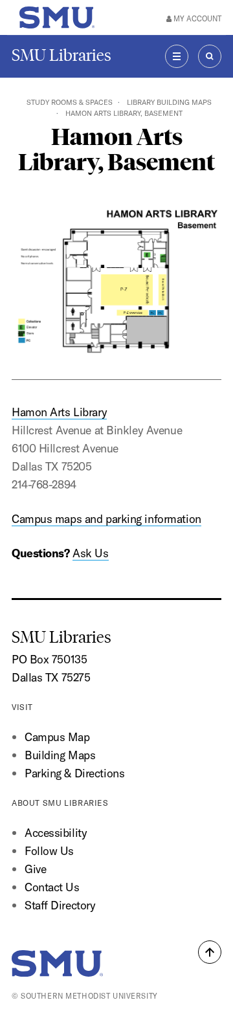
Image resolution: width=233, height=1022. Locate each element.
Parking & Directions (74, 773)
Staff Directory (60, 905)
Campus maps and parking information (106, 518)
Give (35, 868)
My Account (196, 18)
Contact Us (52, 887)
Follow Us (49, 850)
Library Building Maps (169, 102)
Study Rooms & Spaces (70, 102)
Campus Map (57, 736)
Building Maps (60, 755)
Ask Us (90, 553)
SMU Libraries (61, 55)
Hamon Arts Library (59, 412)
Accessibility (56, 832)
